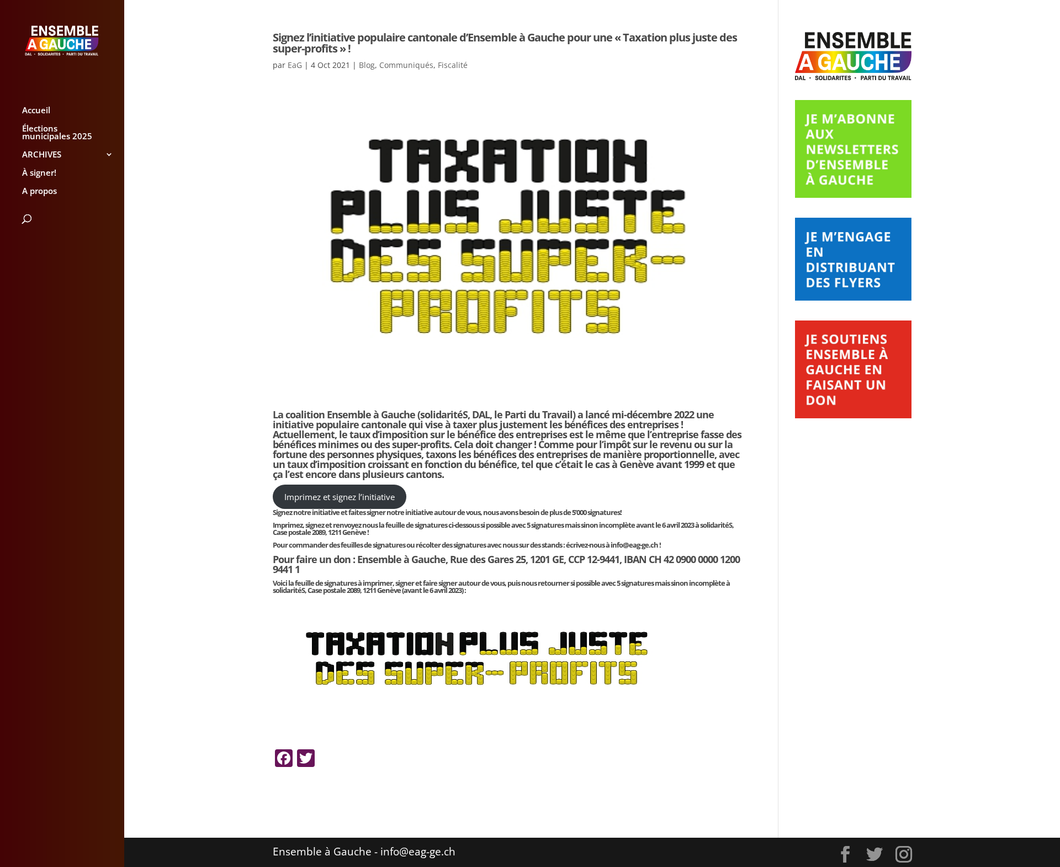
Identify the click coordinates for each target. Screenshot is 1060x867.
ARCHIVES (41, 155)
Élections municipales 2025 (57, 132)
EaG (295, 65)
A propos (39, 191)
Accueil (36, 110)
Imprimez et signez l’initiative (339, 496)
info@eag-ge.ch (634, 545)
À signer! (39, 173)
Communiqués (406, 65)
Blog (367, 65)
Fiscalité (453, 65)
